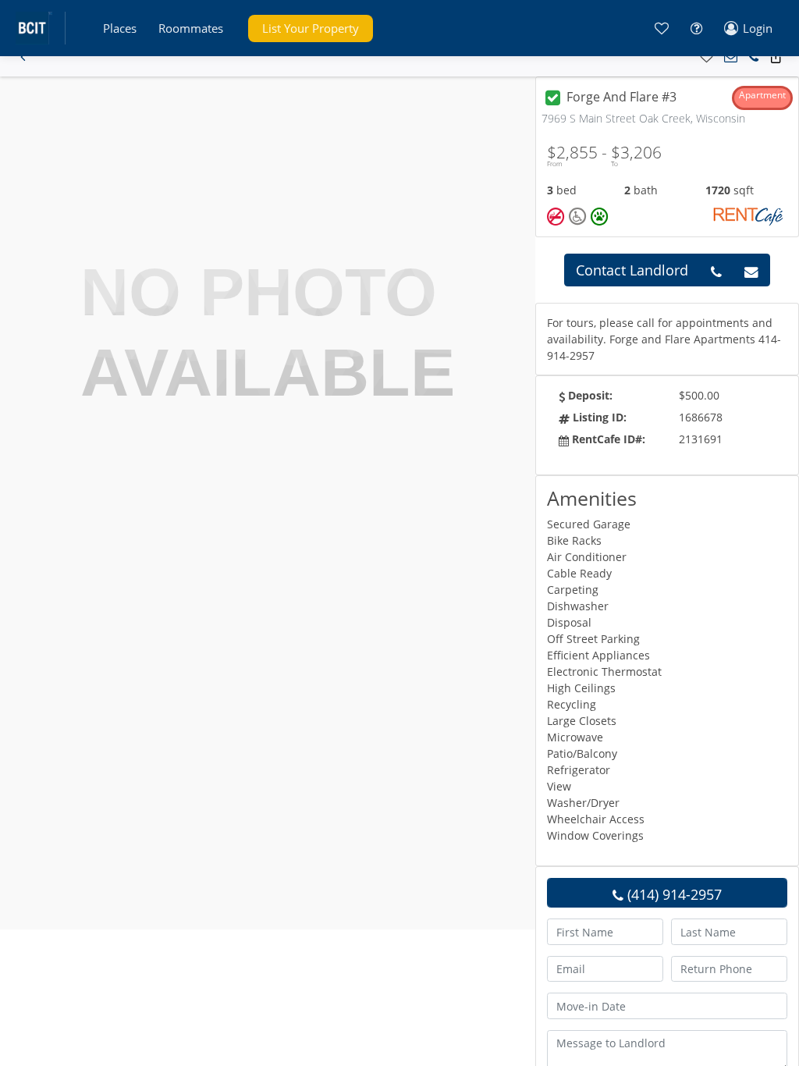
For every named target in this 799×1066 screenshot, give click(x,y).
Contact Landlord (632, 270)
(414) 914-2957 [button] (672, 894)
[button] (119, 28)
